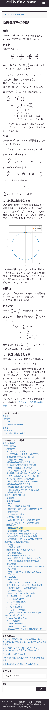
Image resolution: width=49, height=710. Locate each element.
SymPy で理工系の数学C (14, 599)
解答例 (7, 419)
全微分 (9, 503)
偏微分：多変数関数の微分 (15, 495)
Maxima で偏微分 (13, 621)
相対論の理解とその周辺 (21, 1)
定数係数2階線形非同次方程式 (19, 487)
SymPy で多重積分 (14, 607)
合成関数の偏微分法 (15, 517)
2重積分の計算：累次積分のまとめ (21, 550)
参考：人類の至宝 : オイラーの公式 (23, 476)
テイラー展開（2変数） (16, 514)
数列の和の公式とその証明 (14, 654)
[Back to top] (42, 703)
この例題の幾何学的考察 (14, 425)
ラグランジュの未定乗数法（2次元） (22, 534)
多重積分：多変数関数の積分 (16, 542)
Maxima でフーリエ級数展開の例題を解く (26, 629)
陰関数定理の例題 (16, 528)
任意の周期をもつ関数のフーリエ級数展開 (24, 585)
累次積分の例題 (15, 553)
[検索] (41, 689)
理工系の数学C (9, 443)
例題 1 (5, 416)
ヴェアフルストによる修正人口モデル (22, 454)
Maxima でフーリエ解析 (16, 626)
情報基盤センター (20, 704)
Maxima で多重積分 (14, 624)
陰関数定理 (19, 15)
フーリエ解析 (10, 577)
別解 (8, 421)
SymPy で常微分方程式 (16, 602)
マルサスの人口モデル (15, 451)
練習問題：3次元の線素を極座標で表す (25, 509)
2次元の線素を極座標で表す (20, 506)
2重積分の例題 (14, 547)
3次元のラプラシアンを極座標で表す (24, 523)
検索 (4, 684)
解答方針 (8, 431)
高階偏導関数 (12, 512)
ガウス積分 (11, 564)
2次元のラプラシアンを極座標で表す (24, 520)
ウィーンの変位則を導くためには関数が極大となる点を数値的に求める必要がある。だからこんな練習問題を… (24, 641)
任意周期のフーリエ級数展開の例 (22, 588)
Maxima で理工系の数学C (15, 615)
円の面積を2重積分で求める (18, 556)
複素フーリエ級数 (14, 591)
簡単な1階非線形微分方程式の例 (20, 479)
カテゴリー (8, 671)
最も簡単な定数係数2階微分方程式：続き (24, 473)
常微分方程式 (10, 446)
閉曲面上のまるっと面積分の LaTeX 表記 (20, 664)
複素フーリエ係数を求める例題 (21, 593)
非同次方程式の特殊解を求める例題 (23, 490)
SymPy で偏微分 (13, 604)
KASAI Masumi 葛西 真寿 (16, 702)
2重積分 (9, 545)
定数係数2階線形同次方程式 (18, 484)
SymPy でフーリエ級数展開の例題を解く (25, 613)
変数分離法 (11, 449)
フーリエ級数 (12, 580)
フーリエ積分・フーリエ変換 (18, 596)
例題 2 (5, 428)
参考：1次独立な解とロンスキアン (23, 471)
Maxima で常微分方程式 (16, 618)
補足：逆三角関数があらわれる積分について (27, 481)
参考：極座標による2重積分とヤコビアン (26, 558)
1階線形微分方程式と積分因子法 (20, 457)
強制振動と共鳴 (15, 492)
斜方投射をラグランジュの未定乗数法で (25, 539)
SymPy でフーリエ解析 (16, 610)
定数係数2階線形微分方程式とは (20, 462)
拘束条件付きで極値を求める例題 (22, 536)
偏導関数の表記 (13, 501)
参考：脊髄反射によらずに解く (21, 468)
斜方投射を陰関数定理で (18, 531)
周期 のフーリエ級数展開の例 (22, 582)
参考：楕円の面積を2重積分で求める (24, 561)
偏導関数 (10, 498)
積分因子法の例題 (16, 460)
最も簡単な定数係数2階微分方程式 (21, 465)
